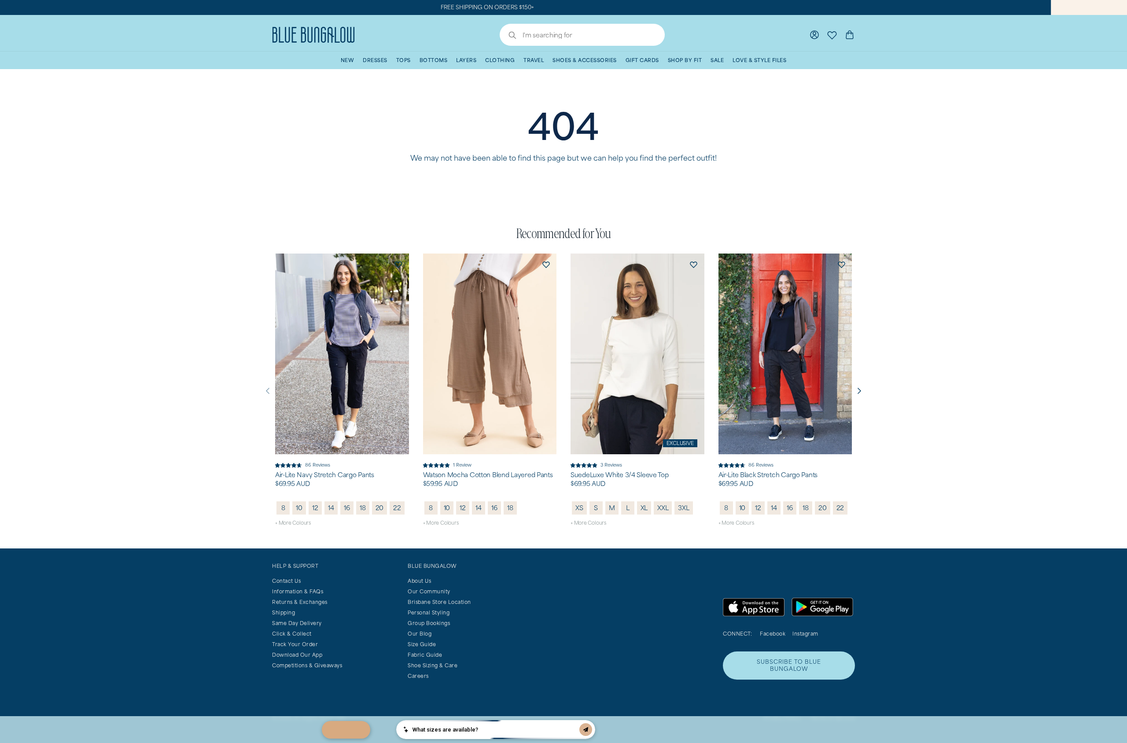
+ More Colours (293, 523)
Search (508, 36)
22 (397, 507)
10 (299, 507)
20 (380, 507)
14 (331, 507)
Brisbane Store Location (439, 602)
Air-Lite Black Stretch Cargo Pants (768, 474)
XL (644, 507)
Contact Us (286, 581)
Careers (418, 676)
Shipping (283, 612)
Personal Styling (428, 612)
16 (347, 507)
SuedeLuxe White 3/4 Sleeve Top (620, 474)
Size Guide (422, 644)
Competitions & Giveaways (307, 665)
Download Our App (297, 655)
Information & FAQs (297, 591)
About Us (419, 581)
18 (363, 507)
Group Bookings (429, 623)
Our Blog (419, 633)
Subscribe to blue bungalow (789, 665)
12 (315, 507)
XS (579, 507)
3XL (683, 507)
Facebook (772, 633)
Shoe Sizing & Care (432, 665)
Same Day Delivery (297, 623)
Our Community (429, 591)
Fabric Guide (425, 655)
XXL (662, 507)
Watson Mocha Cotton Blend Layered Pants (488, 474)
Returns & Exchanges (300, 602)
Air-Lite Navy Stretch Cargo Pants (324, 474)
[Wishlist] (832, 34)
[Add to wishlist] (398, 264)
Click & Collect (292, 633)
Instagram (805, 633)
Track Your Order (295, 644)
